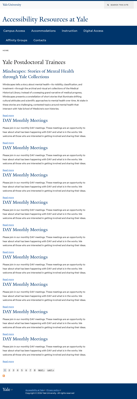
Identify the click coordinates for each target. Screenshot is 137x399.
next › (41, 370)
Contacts (39, 40)
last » (50, 370)
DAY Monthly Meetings (25, 120)
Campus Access (14, 30)
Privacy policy (54, 390)
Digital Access (93, 30)
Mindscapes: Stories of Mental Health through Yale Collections (38, 74)
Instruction (69, 30)
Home (6, 50)
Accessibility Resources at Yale (46, 19)
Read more (8, 115)
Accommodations (43, 30)
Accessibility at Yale (35, 390)
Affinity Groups (16, 40)
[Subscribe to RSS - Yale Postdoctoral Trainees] (4, 374)
